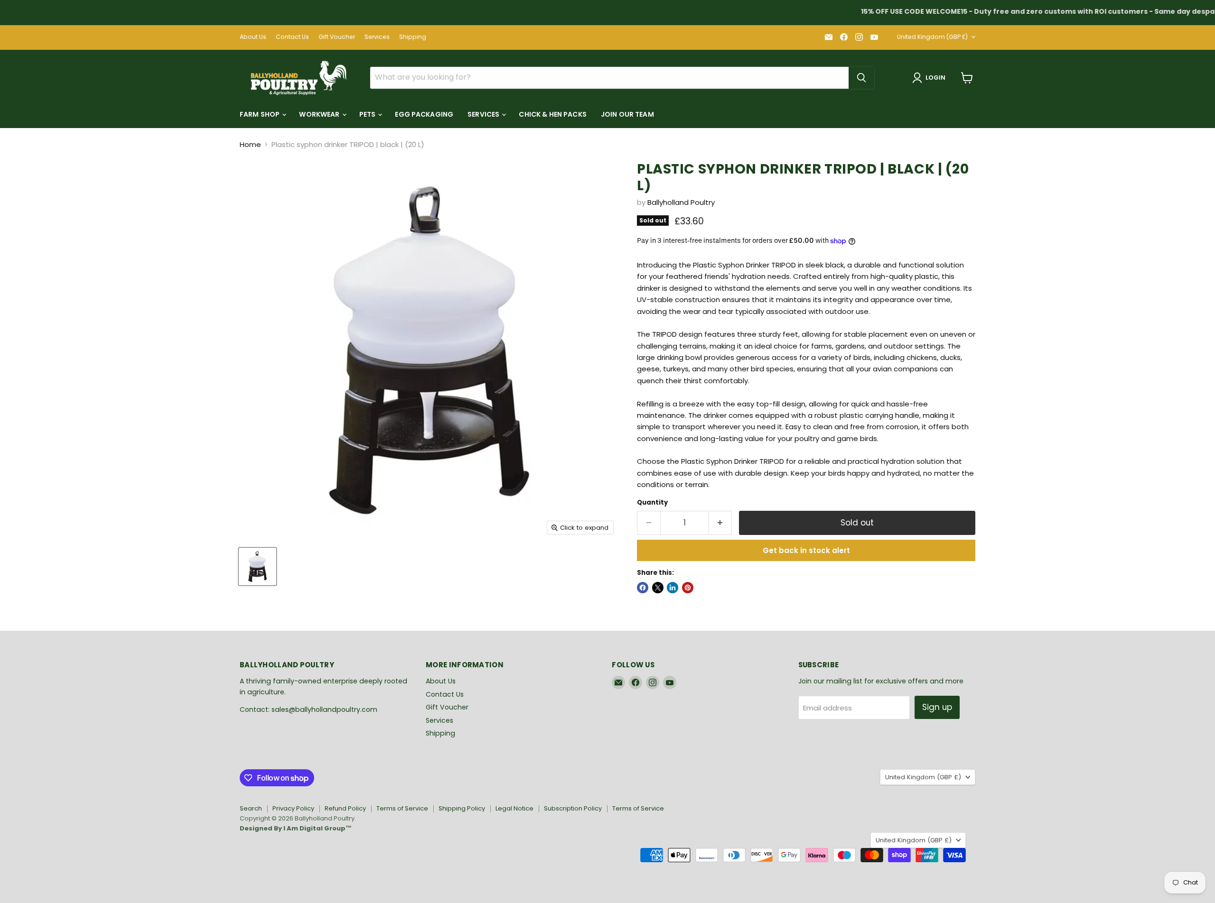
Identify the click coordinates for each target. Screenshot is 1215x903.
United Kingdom (932, 37)
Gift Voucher (336, 37)
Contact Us (292, 37)
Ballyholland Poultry (681, 202)
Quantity (652, 502)
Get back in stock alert (806, 550)
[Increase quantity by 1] (720, 523)
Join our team (627, 114)
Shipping (412, 37)
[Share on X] (658, 587)
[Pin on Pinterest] (687, 587)
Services (377, 37)
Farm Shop (260, 114)
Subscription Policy (573, 808)
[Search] (861, 78)
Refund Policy (345, 808)
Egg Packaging (424, 114)
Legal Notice (514, 808)
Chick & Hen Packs (552, 114)
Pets (368, 114)
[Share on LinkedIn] (672, 587)
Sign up (937, 707)
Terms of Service (402, 808)
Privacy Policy (293, 808)
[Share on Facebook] (642, 587)
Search (251, 808)
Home (250, 144)
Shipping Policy (462, 808)
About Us (253, 37)
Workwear (320, 114)
